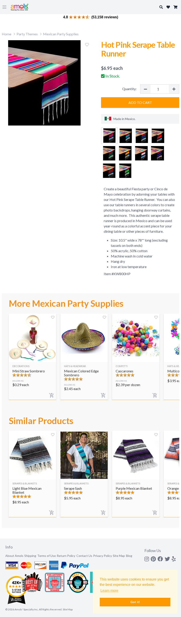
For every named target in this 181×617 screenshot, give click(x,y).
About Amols (14, 556)
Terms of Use (46, 556)
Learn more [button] (109, 590)
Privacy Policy (102, 556)
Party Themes (27, 34)
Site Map (119, 556)
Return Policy (66, 556)
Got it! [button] (135, 602)
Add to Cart (140, 102)
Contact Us (84, 556)
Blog (129, 556)
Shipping (30, 556)
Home (6, 34)
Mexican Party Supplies (61, 34)
